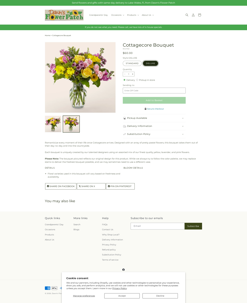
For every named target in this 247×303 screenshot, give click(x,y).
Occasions (50, 229)
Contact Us (107, 229)
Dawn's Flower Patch (61, 293)
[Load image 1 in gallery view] (53, 124)
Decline (160, 295)
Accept (122, 295)
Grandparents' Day (54, 224)
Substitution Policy (111, 255)
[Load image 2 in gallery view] (71, 124)
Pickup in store (147, 80)
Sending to (133, 85)
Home (47, 35)
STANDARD (132, 63)
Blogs (76, 229)
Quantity (127, 69)
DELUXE (150, 63)
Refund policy (109, 250)
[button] (117, 15)
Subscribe (193, 226)
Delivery (131, 80)
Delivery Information (112, 239)
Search (76, 224)
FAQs (104, 224)
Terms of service (110, 260)
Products (49, 234)
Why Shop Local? (110, 234)
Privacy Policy (119, 288)
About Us (49, 239)
